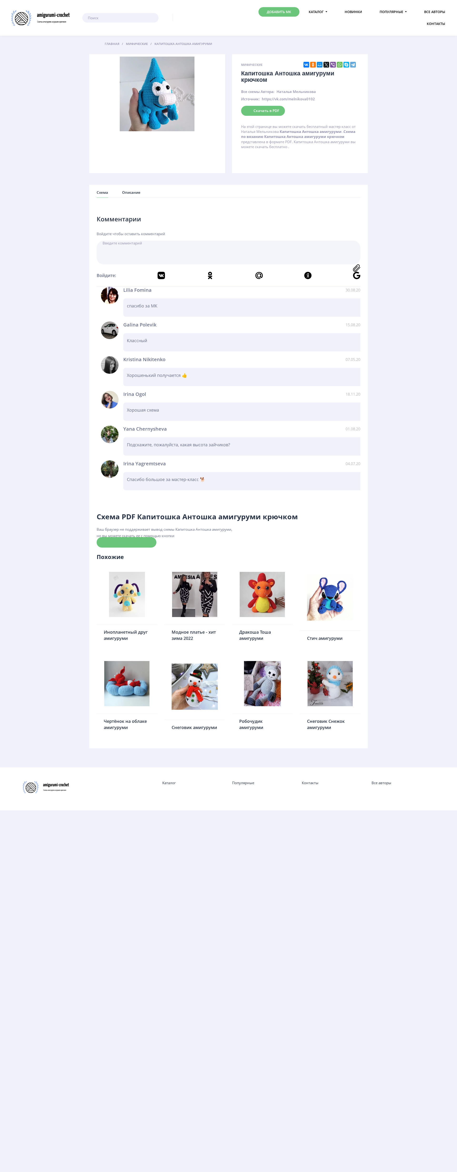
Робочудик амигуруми (251, 724)
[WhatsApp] (340, 65)
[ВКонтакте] (306, 65)
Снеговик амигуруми (194, 727)
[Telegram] (353, 65)
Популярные (391, 12)
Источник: (250, 99)
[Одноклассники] (313, 65)
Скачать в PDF (266, 110)
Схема (102, 192)
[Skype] (346, 65)
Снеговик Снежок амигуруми (326, 724)
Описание (131, 192)
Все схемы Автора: (257, 91)
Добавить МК (279, 12)
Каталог (316, 12)
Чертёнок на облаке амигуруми (125, 724)
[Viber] (333, 65)
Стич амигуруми (325, 638)
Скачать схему (126, 542)
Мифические (252, 65)
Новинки (353, 12)
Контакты (436, 23)
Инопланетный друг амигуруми (126, 635)
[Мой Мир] (320, 65)
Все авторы (434, 12)
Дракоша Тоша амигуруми (255, 635)
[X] (326, 65)
